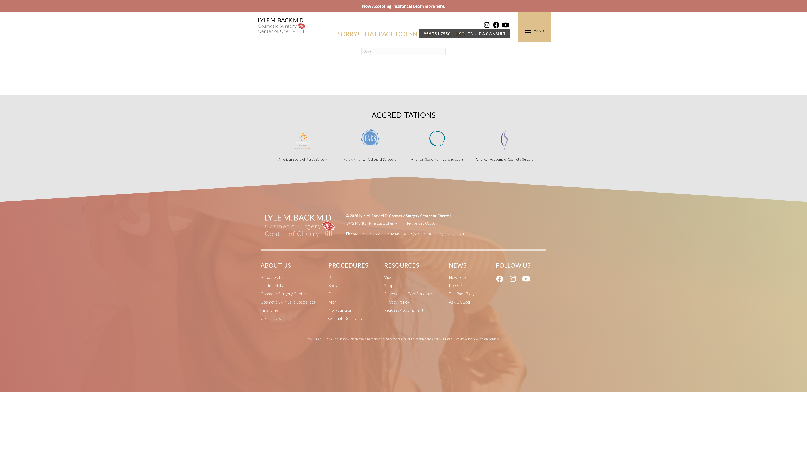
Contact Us (271, 318)
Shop (388, 285)
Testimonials (272, 285)
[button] (487, 25)
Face (332, 293)
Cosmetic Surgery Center (283, 293)
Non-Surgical (340, 310)
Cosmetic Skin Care (345, 318)
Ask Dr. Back (460, 301)
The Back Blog (461, 293)
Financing (269, 310)
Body (333, 285)
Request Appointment (403, 310)
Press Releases (462, 285)
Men (332, 301)
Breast (334, 277)
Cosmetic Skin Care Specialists (288, 301)
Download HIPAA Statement (409, 293)
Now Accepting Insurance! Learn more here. (403, 6)
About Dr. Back (274, 277)
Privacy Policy (396, 301)
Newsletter (459, 277)
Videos (390, 277)
